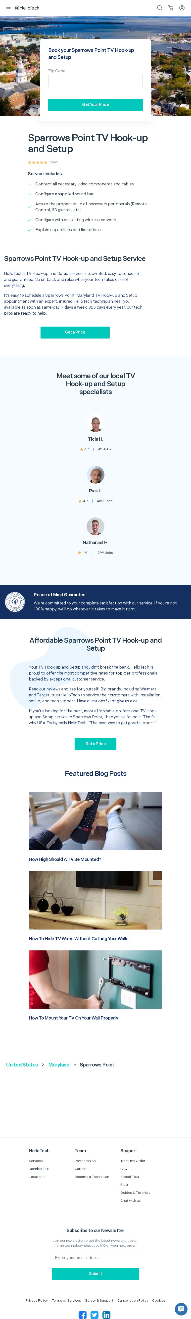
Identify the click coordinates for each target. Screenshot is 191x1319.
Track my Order (132, 1161)
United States (22, 1065)
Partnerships (85, 1161)
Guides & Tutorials (135, 1193)
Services (36, 1161)
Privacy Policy (37, 1300)
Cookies (159, 1300)
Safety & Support (99, 1300)
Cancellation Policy (132, 1300)
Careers (81, 1169)
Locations (37, 1177)
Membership (39, 1169)
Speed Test (129, 1177)
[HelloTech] (30, 7)
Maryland (58, 1065)
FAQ (123, 1169)
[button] (181, 1309)
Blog (124, 1185)
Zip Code (56, 71)
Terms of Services (66, 1300)
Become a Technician (92, 1177)
